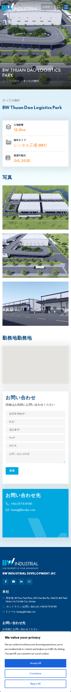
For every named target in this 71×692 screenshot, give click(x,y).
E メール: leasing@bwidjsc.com (21, 612)
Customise (35, 673)
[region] (35, 661)
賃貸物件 (14, 81)
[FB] (5, 581)
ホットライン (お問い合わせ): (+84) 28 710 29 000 (31, 607)
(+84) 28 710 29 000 (21, 504)
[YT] (13, 581)
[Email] (29, 581)
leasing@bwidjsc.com (23, 510)
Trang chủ (3, 81)
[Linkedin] (21, 581)
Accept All (35, 663)
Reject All (35, 683)
